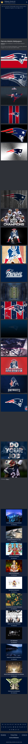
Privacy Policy (14, 735)
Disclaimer (3, 735)
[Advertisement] (14, 23)
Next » (7, 479)
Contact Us (24, 735)
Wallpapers (3, 43)
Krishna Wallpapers (14, 737)
